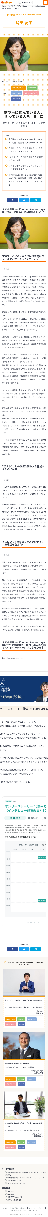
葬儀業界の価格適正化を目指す (17, 1063)
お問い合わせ (33, 1210)
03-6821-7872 (26, 3)
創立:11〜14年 (31, 1019)
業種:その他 (32, 88)
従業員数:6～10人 (10, 1019)
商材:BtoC (21, 1084)
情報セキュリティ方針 (18, 1210)
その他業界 (11, 6)
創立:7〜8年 (16, 93)
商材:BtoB (16, 99)
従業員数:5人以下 (18, 88)
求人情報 (14, 1208)
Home (4, 6)
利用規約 (23, 1208)
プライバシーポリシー (36, 1208)
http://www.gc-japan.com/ (13, 658)
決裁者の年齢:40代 (31, 93)
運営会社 (6, 1208)
